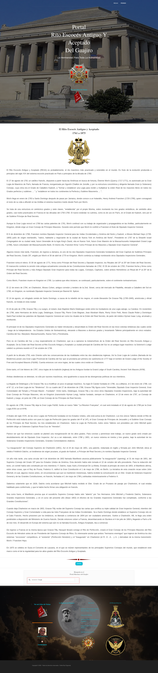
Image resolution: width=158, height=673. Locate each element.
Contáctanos (42, 645)
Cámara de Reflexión (86, 615)
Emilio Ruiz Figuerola (65, 665)
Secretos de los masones (87, 632)
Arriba (79, 563)
